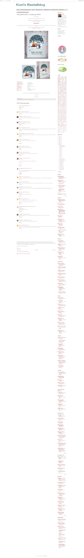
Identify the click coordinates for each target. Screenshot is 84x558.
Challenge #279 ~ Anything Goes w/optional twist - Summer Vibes (62, 494)
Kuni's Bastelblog (30, 5)
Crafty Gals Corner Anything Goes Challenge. (44, 188)
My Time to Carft (19, 88)
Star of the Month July (61, 277)
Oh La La (18, 85)
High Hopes (60, 119)
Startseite (18, 9)
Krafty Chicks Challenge (62, 273)
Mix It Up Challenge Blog (62, 443)
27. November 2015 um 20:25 (25, 127)
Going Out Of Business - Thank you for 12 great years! (62, 535)
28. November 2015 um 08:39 (25, 146)
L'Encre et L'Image (63, 127)
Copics (62, 78)
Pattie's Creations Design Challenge (61, 512)
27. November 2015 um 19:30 (27, 116)
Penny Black (60, 107)
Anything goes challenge (62, 235)
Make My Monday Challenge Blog (61, 176)
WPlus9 (62, 112)
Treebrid (63, 131)
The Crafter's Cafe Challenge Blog (61, 400)
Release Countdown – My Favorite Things (62, 544)
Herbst (59, 85)
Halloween (62, 90)
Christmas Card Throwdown (61, 344)
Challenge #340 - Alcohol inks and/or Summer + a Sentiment (62, 289)
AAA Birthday (61, 489)
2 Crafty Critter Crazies (62, 435)
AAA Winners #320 (61, 380)
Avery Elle (60, 533)
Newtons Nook (60, 118)
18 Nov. (60, 150)
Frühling (63, 101)
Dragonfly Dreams (61, 501)
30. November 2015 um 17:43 (25, 198)
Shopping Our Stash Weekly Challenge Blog (62, 200)
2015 (59, 144)
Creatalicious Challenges (61, 404)
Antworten (20, 136)
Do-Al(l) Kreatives (61, 418)
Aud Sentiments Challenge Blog (61, 287)
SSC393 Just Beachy (61, 377)
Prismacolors (59, 100)
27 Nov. (60, 147)
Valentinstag (59, 96)
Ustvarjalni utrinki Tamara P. (23, 206)
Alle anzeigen (65, 195)
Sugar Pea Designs (62, 99)
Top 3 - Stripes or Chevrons (62, 349)
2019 (59, 139)
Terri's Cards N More (22, 133)
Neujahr (64, 130)
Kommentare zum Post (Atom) (24, 251)
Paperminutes (61, 223)
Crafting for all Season (20, 83)
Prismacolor (64, 121)
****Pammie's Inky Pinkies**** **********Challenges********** (62, 181)
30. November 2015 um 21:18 (31, 206)
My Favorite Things (28, 99)
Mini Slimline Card (61, 120)
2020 (59, 138)
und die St (62, 132)
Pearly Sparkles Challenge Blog (61, 425)
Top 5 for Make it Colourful (62, 204)
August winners (61, 338)
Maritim (62, 114)
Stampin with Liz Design (62, 519)
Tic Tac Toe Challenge (62, 340)
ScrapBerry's (63, 115)
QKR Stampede (61, 408)
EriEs (19, 198)
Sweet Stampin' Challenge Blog (61, 348)
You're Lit (60, 531)
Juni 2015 (60, 163)
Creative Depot (64, 85)
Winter (32, 99)
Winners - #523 (60, 245)
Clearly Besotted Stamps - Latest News (62, 530)
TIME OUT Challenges (62, 270)
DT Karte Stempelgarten (62, 88)
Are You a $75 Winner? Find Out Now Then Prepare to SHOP (62, 546)
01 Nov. (60, 157)
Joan (19, 111)
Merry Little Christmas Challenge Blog (62, 448)
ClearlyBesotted (60, 92)
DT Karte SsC (22, 99)
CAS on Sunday (61, 311)
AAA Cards (60, 379)
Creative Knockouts (62, 279)
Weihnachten (60, 81)
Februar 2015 (61, 168)
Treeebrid (63, 103)
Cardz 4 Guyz (61, 206)
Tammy (20, 152)
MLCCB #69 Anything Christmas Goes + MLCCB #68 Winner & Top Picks (62, 450)
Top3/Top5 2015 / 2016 (47, 9)
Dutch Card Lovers (61, 382)
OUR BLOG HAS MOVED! (62, 539)
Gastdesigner (63, 109)
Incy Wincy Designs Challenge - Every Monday (62, 190)
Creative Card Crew (19, 84)
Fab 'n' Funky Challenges (61, 256)
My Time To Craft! (61, 322)
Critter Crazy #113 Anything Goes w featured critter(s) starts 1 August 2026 (62, 437)
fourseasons (60, 439)
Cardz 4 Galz (60, 283)
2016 (59, 143)
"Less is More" (61, 365)
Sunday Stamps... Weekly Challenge (61, 376)
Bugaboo (59, 102)
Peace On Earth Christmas (61, 396)
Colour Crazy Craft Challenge (61, 330)
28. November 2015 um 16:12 (25, 152)
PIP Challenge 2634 (61, 183)
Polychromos (59, 131)
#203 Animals (60, 462)
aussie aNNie (21, 168)
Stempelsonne (37, 20)
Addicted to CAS (61, 351)
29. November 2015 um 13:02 (27, 168)
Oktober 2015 (61, 158)
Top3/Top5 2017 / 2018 (54, 9)
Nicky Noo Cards (61, 526)
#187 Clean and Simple (62, 433)
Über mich (33, 9)
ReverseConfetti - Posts (62, 541)
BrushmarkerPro (63, 106)
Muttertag (59, 124)
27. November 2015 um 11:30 (26, 105)
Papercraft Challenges (62, 464)
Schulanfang (63, 124)
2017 (59, 142)
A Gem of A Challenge (62, 360)
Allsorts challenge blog (62, 337)
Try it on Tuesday (61, 203)
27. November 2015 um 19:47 (25, 121)
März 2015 (61, 167)
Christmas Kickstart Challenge (62, 219)
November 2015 (61, 146)
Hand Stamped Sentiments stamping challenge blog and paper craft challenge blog (62, 211)
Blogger (46, 555)
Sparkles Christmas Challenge (61, 432)
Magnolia (64, 96)
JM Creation (64, 119)
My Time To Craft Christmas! (61, 318)
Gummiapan (59, 130)
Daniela (20, 121)
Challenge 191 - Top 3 (61, 506)
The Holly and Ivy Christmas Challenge (62, 227)
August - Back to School (62, 429)
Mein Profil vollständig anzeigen (62, 26)
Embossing (61, 94)
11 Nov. (60, 153)
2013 (59, 172)
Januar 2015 (61, 169)
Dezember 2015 (61, 145)
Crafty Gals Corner (19, 82)
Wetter (63, 108)
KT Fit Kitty (20, 116)
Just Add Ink (60, 300)
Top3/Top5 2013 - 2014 (39, 9)
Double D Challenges (62, 247)
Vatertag (59, 125)
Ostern (63, 95)
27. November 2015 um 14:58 (25, 111)
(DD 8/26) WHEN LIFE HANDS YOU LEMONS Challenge (62, 249)
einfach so (60, 80)
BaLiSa (18, 89)
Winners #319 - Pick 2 (61, 271)
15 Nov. (60, 151)
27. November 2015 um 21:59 (29, 133)
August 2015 (61, 161)
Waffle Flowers (63, 125)
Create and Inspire (19, 90)
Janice (20, 127)
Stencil (64, 84)
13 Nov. (60, 152)
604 (59, 217)
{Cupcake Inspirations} (62, 185)
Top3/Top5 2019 (61, 9)
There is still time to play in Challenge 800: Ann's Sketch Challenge (62, 373)
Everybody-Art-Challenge (61, 216)
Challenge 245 (60, 513)
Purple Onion (65, 118)
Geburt (59, 127)
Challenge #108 (61, 422)
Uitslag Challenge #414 (61, 383)
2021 (59, 137)
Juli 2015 (60, 162)
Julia (19, 146)
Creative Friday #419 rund (62, 298)
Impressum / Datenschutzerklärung (25, 9)
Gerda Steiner (60, 97)
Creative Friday (61, 297)
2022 (59, 136)
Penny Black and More (62, 482)
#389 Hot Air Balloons (61, 207)
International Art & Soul (62, 385)
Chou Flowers (65, 126)
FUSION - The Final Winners (62, 292)
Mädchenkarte (59, 121)
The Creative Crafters (62, 468)
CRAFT (35, 215)
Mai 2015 (60, 164)
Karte (25, 99)
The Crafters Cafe (19, 86)
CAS (19, 99)
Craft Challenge (19, 87)
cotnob (20, 139)
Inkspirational (61, 355)
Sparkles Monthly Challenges (61, 461)
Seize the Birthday (61, 263)
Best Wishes (61, 126)
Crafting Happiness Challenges (61, 428)
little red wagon (61, 240)
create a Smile (61, 86)
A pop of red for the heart (62, 416)
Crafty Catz (60, 314)
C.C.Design (59, 109)
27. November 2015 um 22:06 (25, 139)
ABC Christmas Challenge (61, 497)
